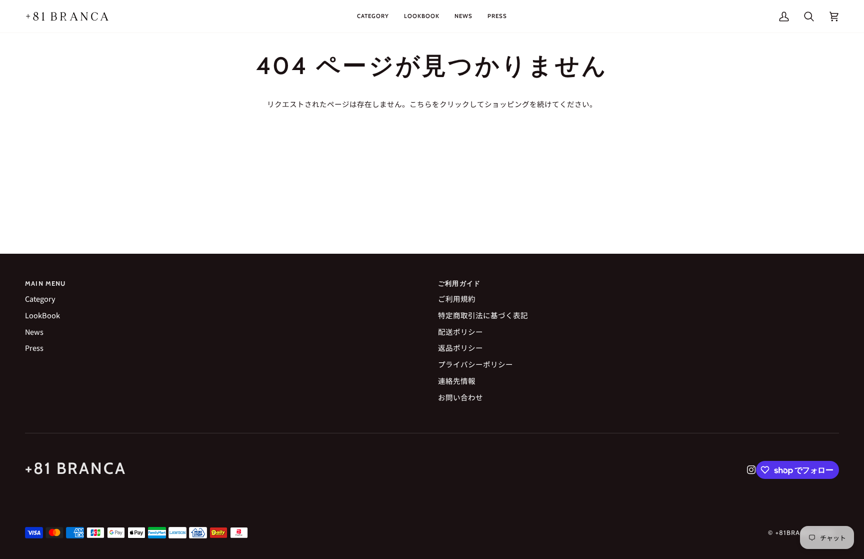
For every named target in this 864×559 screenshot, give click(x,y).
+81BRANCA (795, 532)
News (34, 331)
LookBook (42, 315)
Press (34, 347)
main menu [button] (45, 283)
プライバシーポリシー (475, 364)
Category (40, 298)
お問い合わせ (460, 397)
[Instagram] (751, 469)
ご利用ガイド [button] (459, 283)
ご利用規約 (457, 298)
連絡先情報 (457, 380)
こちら (421, 104)
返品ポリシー (460, 347)
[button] (373, 16)
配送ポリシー (460, 331)
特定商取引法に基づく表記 (483, 315)
